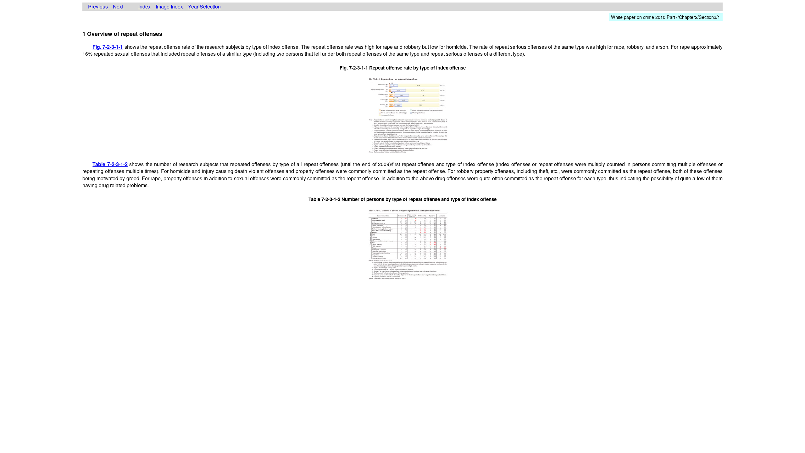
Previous (98, 6)
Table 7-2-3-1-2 (110, 164)
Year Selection (204, 6)
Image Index (169, 6)
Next (118, 6)
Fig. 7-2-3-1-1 (107, 46)
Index (144, 6)
